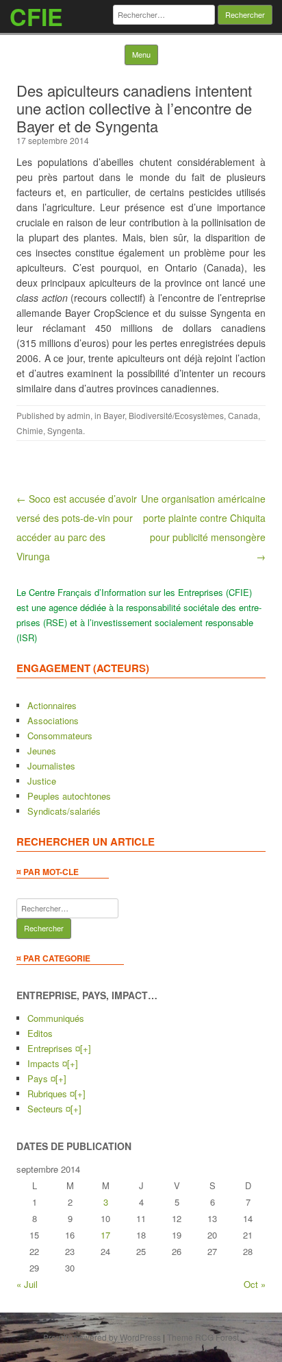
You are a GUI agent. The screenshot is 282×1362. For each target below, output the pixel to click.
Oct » (255, 1284)
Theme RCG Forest (203, 1337)
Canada (243, 415)
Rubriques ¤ (51, 1093)
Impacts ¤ (47, 1063)
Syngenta (65, 430)
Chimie (29, 430)
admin (78, 415)
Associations (53, 720)
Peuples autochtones (69, 795)
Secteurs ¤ (48, 1108)
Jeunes (41, 750)
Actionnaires (52, 705)
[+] (85, 1048)
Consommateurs (59, 735)
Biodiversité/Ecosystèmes (176, 415)
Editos (40, 1033)
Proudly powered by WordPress (102, 1337)
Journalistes (51, 765)
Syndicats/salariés (64, 810)
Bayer (114, 415)
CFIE (36, 16)
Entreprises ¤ (53, 1048)
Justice (41, 780)
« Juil (27, 1284)
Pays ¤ (41, 1078)
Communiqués (55, 1018)
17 (105, 1234)
